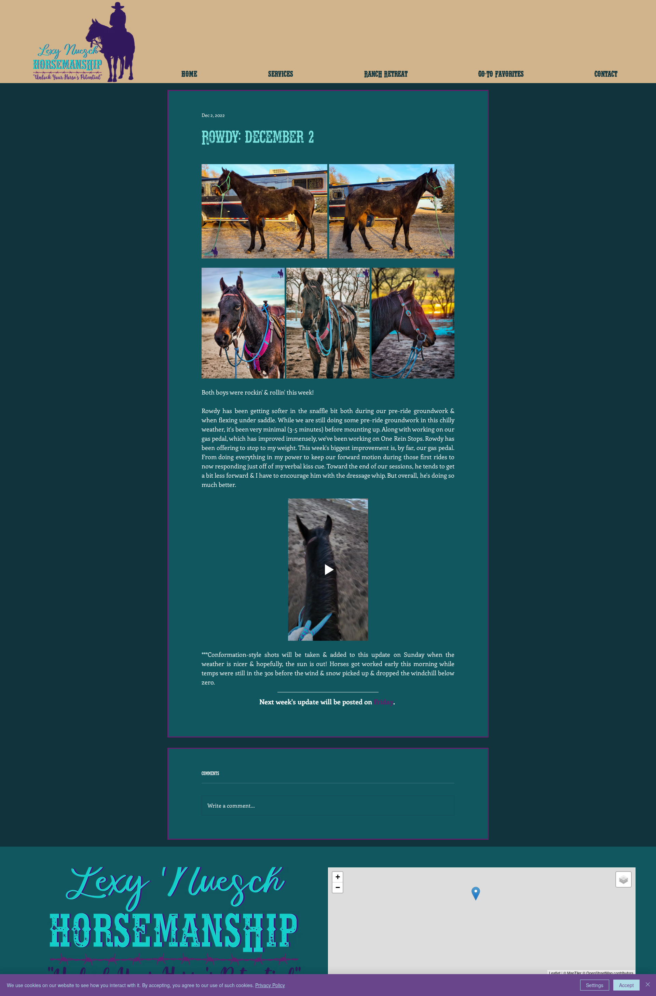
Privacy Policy (270, 985)
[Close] (648, 985)
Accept (626, 985)
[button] (281, 73)
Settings (594, 985)
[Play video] (328, 570)
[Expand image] (264, 211)
